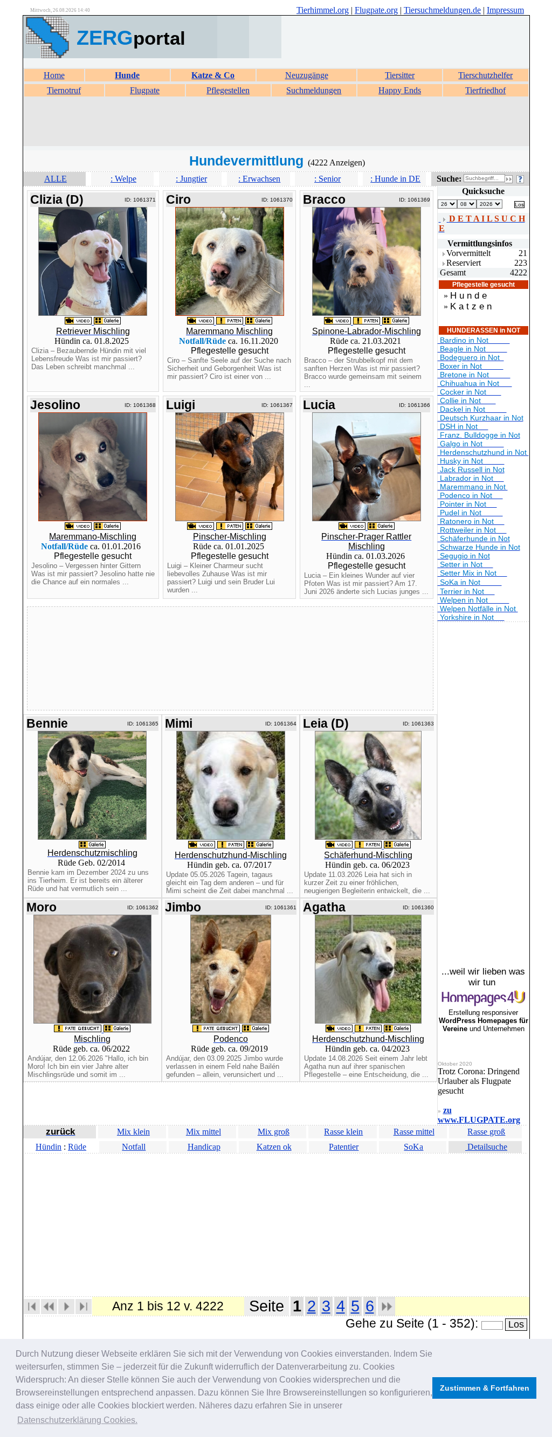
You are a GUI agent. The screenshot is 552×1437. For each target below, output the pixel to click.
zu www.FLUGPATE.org (479, 1115)
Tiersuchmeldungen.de (442, 10)
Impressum (505, 10)
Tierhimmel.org (322, 10)
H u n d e (468, 296)
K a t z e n (471, 306)
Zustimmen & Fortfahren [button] (484, 1388)
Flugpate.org (376, 10)
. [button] (77, 1420)
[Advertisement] (276, 122)
